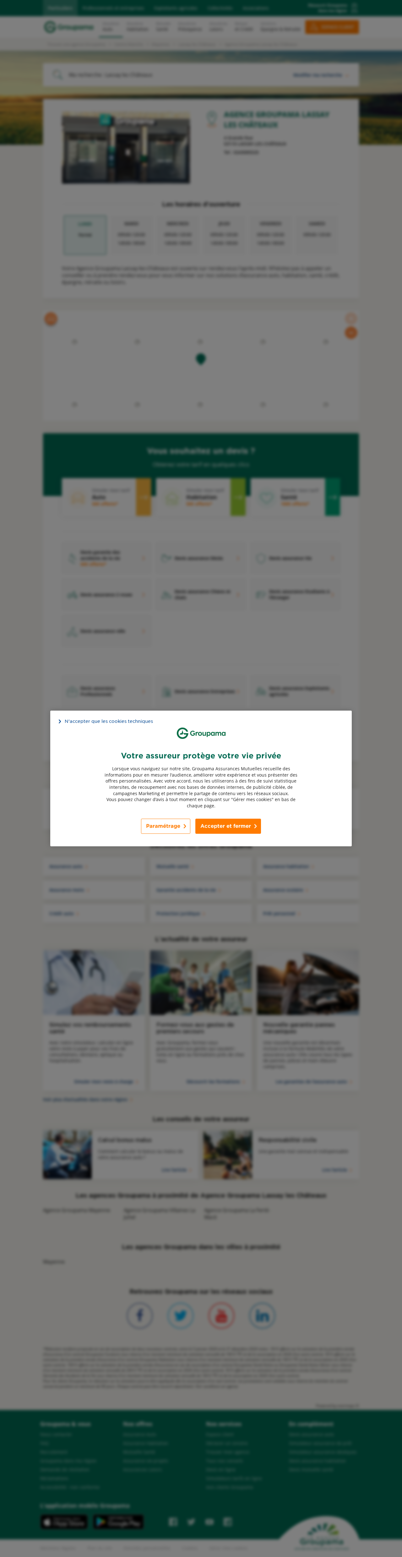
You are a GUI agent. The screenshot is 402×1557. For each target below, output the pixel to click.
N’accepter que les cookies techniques (109, 721)
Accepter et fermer (225, 826)
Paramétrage (163, 826)
